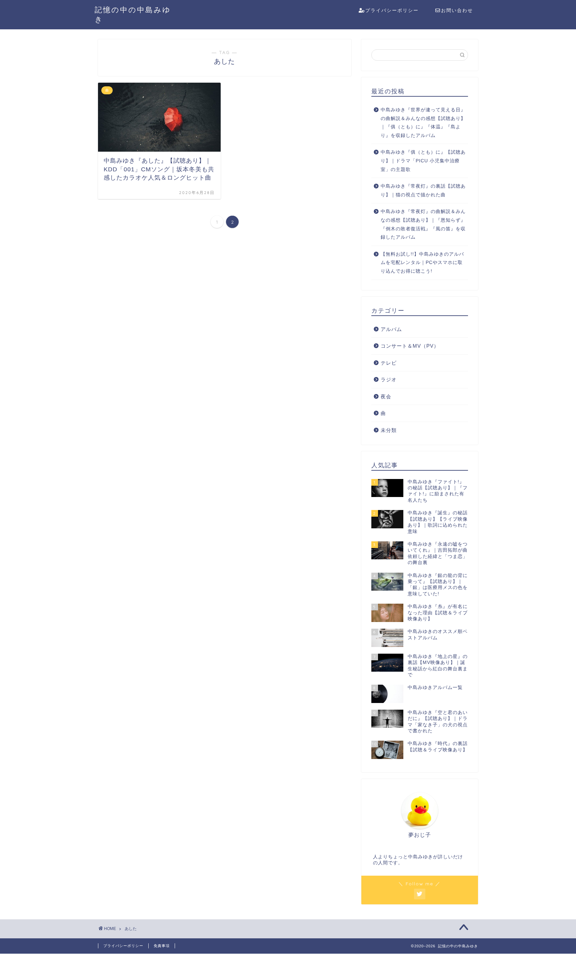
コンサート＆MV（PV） (410, 346)
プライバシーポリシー (392, 10)
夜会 (386, 396)
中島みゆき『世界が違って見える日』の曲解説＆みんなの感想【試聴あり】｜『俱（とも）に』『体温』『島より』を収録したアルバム (423, 122)
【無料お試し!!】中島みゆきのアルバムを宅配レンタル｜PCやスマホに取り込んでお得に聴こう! (422, 263)
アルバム (391, 329)
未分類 (389, 430)
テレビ (389, 363)
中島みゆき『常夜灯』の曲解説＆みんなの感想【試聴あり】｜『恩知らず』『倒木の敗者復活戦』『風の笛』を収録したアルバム (423, 224)
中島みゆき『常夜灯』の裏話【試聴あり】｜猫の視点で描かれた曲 (423, 190)
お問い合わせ (457, 10)
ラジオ (389, 379)
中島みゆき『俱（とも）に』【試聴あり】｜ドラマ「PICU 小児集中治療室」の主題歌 (423, 161)
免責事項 (162, 946)
